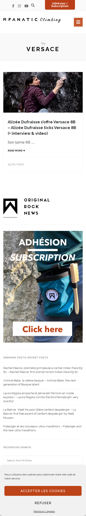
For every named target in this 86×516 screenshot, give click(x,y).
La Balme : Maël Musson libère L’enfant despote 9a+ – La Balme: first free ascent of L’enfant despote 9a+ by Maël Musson (39, 413)
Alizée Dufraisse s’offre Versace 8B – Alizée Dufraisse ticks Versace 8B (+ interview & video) (42, 128)
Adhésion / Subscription (60, 5)
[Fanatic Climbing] (32, 20)
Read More (15, 150)
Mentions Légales (44, 511)
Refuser (43, 503)
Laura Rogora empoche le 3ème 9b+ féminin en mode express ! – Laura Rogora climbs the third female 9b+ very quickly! (40, 397)
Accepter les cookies (43, 491)
